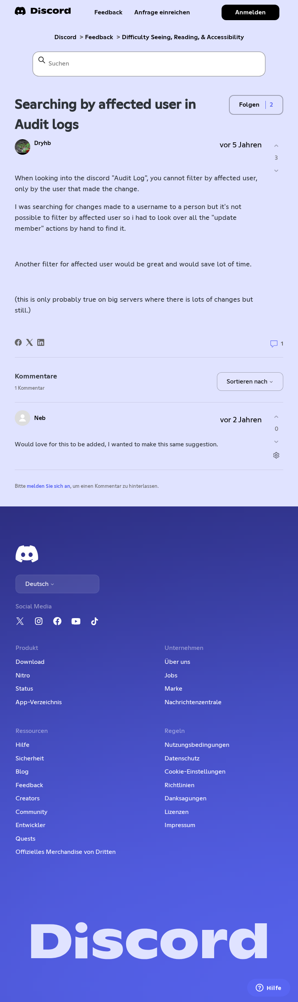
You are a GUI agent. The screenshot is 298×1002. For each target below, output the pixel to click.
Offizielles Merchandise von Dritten (66, 852)
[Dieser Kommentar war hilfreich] (276, 417)
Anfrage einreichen (162, 12)
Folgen (249, 105)
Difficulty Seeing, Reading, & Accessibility (183, 37)
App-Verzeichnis (39, 702)
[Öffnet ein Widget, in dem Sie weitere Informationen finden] (268, 988)
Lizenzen (177, 812)
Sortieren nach (248, 381)
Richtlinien (179, 785)
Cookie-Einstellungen (195, 772)
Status (24, 689)
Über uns (177, 662)
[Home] (43, 13)
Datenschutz (182, 758)
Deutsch (37, 584)
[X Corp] (29, 342)
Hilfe (22, 745)
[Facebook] (18, 342)
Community (31, 812)
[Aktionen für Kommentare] (276, 455)
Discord (65, 37)
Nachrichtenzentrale (193, 702)
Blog (22, 772)
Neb (39, 418)
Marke (173, 689)
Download (30, 662)
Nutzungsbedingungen (197, 745)
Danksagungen (185, 798)
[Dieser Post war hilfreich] (276, 146)
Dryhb (42, 143)
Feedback (108, 12)
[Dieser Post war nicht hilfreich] (276, 170)
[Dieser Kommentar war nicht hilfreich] (276, 441)
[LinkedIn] (40, 342)
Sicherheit (30, 758)
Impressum (180, 825)
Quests (25, 839)
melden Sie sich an (48, 486)
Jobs (171, 675)
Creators (28, 798)
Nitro (23, 675)
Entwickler (30, 825)
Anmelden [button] (250, 12)
